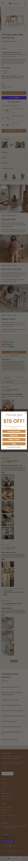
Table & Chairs (14, 439)
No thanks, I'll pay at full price (14, 447)
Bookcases (14, 435)
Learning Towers (14, 431)
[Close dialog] (26, 413)
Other (14, 444)
